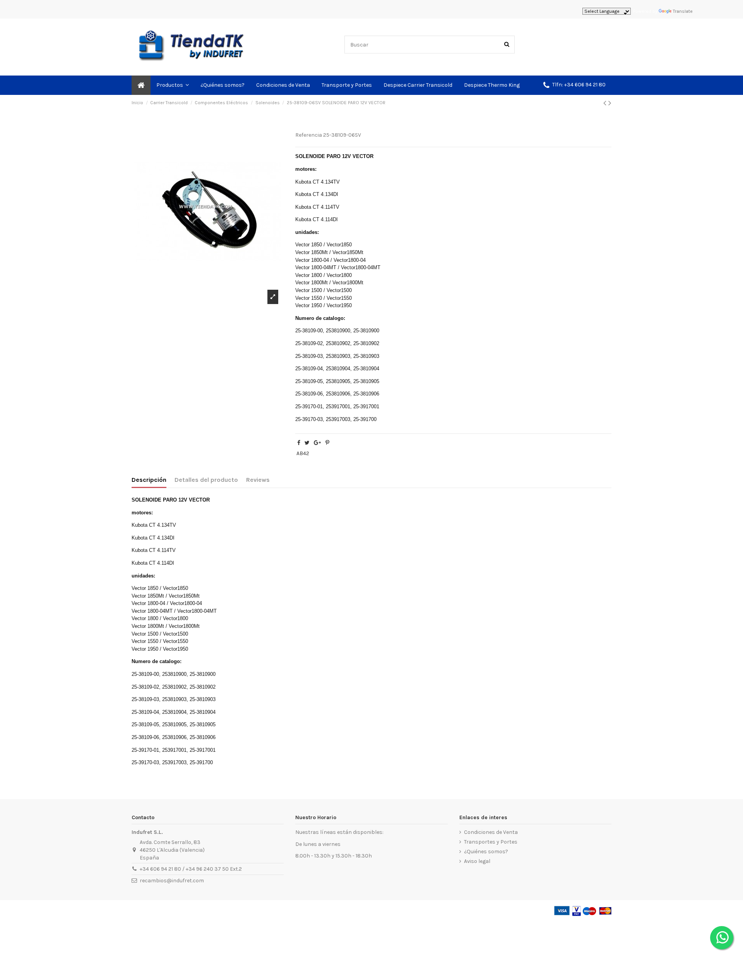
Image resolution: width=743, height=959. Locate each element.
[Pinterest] (327, 443)
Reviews (258, 479)
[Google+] (317, 443)
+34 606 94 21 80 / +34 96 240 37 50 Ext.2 (191, 869)
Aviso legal (477, 861)
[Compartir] (298, 443)
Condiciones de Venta (491, 832)
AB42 (302, 453)
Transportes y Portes (490, 842)
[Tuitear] (307, 443)
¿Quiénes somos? (486, 851)
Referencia (308, 135)
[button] (574, 85)
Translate (683, 11)
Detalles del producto (206, 479)
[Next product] (609, 103)
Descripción (149, 479)
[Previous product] (605, 103)
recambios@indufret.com (172, 880)
